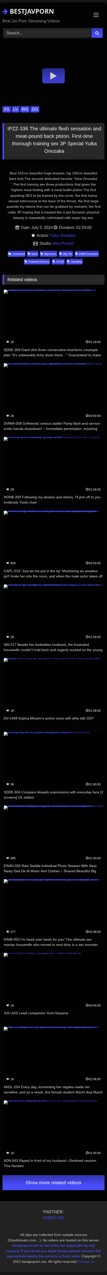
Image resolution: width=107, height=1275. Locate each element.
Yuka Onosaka (63, 235)
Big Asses (50, 253)
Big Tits (67, 253)
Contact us (85, 1262)
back (35, 253)
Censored (19, 253)
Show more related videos (53, 1182)
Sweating (76, 261)
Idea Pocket (63, 243)
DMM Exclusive (88, 253)
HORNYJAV (53, 1218)
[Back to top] (91, 1260)
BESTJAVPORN (31, 11)
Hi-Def (60, 261)
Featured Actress (38, 261)
